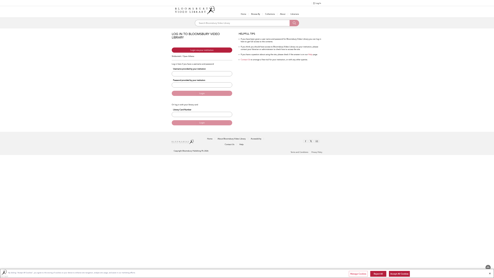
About (282, 14)
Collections (270, 14)
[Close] (490, 273)
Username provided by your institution (189, 69)
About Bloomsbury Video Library (232, 139)
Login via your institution (202, 50)
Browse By (255, 14)
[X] (311, 141)
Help (310, 54)
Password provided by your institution (189, 80)
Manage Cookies (358, 274)
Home (243, 14)
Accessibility (256, 139)
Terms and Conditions (299, 152)
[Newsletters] (316, 141)
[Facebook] (305, 141)
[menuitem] (305, 141)
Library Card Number (182, 109)
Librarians (294, 14)
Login (202, 93)
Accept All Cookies (399, 274)
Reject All (378, 274)
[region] (247, 273)
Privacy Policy (316, 152)
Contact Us (245, 59)
